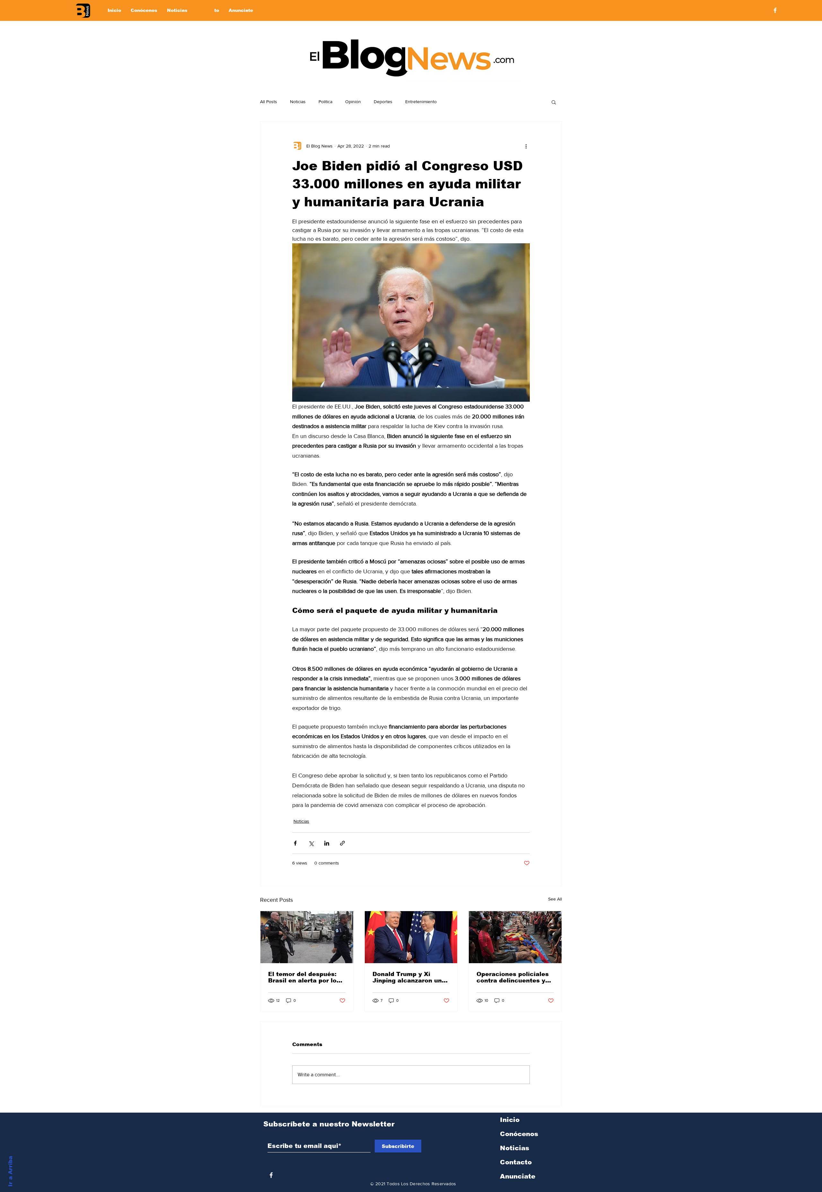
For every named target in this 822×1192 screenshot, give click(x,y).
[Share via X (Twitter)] (311, 843)
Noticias (298, 101)
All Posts (268, 101)
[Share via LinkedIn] (327, 843)
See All (555, 898)
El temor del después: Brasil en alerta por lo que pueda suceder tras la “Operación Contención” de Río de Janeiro (305, 977)
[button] (554, 101)
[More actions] (526, 146)
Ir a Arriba (10, 1171)
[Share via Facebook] (295, 843)
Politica (325, 101)
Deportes (383, 101)
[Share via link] (342, 843)
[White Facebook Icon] (271, 1175)
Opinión (353, 101)
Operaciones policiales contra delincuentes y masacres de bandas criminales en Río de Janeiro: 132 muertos (513, 977)
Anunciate (517, 1176)
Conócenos (519, 1133)
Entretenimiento (421, 101)
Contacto (516, 1162)
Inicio (510, 1119)
